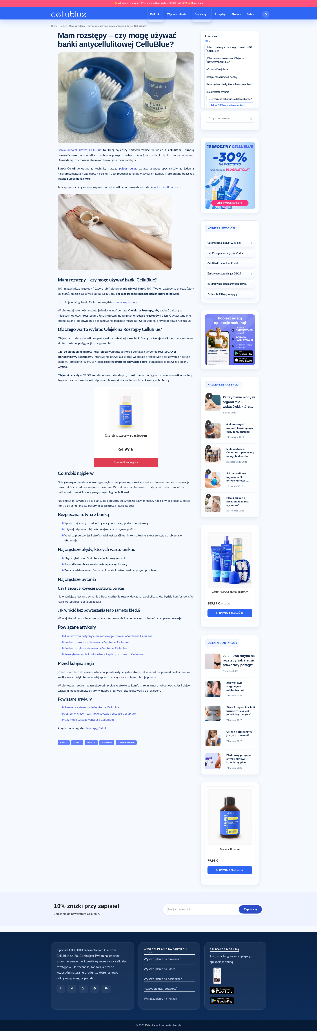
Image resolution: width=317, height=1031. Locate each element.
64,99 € (125, 449)
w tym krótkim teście (167, 187)
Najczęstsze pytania (218, 92)
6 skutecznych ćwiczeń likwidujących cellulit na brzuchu (240, 428)
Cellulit (154, 14)
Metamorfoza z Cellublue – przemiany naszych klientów (240, 452)
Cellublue (150, 1025)
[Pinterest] (94, 989)
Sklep (250, 14)
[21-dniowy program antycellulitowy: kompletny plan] (213, 761)
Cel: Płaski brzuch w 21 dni (222, 263)
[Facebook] (61, 989)
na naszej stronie (126, 302)
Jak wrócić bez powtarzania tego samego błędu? (228, 107)
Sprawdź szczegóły (126, 462)
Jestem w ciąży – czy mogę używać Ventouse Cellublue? (100, 713)
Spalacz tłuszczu (230, 849)
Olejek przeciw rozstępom (126, 435)
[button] (265, 14)
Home (54, 26)
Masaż (77, 743)
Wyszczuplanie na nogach (160, 998)
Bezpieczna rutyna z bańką (222, 77)
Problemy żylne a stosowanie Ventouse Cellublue (95, 648)
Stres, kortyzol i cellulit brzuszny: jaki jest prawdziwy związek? (240, 711)
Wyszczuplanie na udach (160, 969)
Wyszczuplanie (176, 14)
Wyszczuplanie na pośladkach (163, 979)
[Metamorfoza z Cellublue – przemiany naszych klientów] (213, 455)
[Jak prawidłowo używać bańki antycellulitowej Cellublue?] (213, 480)
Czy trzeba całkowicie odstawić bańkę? (231, 99)
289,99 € (213, 603)
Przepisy (220, 14)
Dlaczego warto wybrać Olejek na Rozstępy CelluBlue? (225, 60)
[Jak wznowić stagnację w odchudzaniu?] (213, 689)
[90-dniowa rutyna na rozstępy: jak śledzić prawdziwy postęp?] (213, 661)
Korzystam (197, 3)
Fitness (236, 14)
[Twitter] (71, 989)
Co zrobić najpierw (217, 69)
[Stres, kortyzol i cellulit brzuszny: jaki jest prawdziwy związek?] (213, 713)
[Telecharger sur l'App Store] (235, 990)
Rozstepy (201, 14)
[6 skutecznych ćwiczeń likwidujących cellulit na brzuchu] (213, 430)
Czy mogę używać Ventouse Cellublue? (89, 719)
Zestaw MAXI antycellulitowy (230, 591)
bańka (63, 743)
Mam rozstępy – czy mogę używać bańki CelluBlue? (229, 49)
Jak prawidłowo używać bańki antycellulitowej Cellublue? (236, 477)
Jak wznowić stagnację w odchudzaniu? (235, 686)
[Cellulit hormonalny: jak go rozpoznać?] (213, 738)
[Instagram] (83, 989)
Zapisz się (250, 909)
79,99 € (212, 860)
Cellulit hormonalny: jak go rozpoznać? (239, 733)
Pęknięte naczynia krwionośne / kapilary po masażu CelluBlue (103, 654)
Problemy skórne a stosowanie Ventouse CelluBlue (96, 642)
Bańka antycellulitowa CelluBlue (79, 150)
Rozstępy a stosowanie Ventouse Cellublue (91, 707)
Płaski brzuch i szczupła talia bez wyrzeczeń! (237, 501)
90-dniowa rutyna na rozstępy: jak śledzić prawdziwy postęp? (239, 660)
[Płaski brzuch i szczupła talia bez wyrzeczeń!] (213, 504)
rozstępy (107, 743)
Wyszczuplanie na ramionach (162, 959)
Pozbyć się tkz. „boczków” (160, 988)
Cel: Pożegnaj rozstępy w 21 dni (225, 253)
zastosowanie (126, 743)
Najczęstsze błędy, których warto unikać (229, 84)
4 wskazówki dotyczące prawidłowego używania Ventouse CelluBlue (108, 636)
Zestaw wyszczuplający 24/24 (224, 273)
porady (91, 743)
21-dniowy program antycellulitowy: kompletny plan (238, 759)
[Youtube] (106, 989)
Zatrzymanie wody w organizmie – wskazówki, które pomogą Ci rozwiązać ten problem (239, 402)
